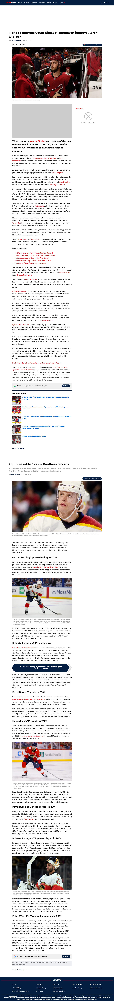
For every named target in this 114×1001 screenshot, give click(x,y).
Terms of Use (58, 988)
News (20, 3)
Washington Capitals (57, 185)
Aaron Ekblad (38, 141)
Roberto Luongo (21, 239)
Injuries (55, 3)
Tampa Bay (16, 223)
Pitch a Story (16, 988)
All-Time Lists (22, 970)
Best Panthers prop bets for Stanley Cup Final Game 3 (34, 253)
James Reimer (36, 239)
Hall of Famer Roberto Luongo (23, 648)
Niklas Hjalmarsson (19, 291)
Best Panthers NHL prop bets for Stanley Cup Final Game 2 (35, 255)
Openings (39, 984)
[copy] (23, 45)
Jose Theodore (64, 182)
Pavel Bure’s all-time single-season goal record (28, 699)
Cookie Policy (77, 988)
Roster (49, 3)
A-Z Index (39, 991)
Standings (42, 3)
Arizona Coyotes (31, 279)
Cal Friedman (16, 41)
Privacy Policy (41, 988)
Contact (56, 984)
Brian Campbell (57, 173)
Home (14, 448)
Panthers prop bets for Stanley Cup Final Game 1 (32, 258)
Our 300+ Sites (77, 984)
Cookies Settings (59, 991)
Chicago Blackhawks (24, 275)
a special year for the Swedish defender (45, 567)
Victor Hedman (38, 158)
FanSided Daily (95, 984)
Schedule (34, 3)
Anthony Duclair (64, 272)
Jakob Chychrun (47, 320)
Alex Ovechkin (29, 819)
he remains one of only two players (32, 736)
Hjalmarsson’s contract (20, 325)
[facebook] (104, 2)
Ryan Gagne (15, 474)
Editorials (21, 448)
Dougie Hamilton (50, 158)
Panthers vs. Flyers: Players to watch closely (30, 263)
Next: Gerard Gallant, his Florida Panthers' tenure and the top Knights (36, 363)
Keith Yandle (39, 206)
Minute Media (13, 996)
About (14, 984)
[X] (101, 2)
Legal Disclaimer (96, 988)
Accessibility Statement (20, 991)
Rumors (26, 3)
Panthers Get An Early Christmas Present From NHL (33, 261)
